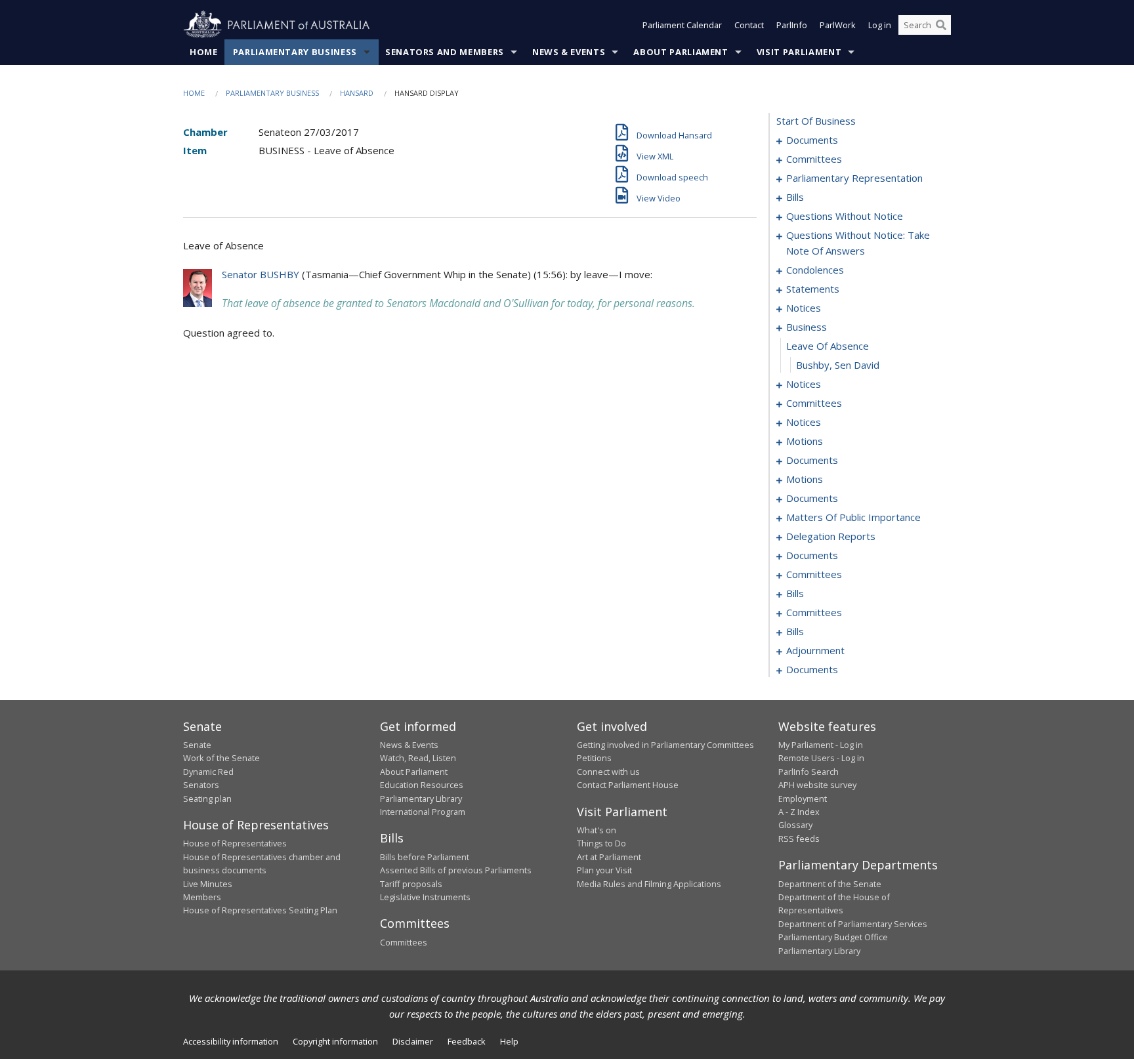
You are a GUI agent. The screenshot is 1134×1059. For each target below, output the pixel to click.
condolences (815, 269)
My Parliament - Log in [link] (820, 745)
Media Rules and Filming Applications (649, 884)
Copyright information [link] (335, 1041)
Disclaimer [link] (412, 1041)
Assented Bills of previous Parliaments (456, 870)
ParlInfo (791, 25)
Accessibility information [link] (230, 1041)
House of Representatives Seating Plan (260, 910)
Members (202, 897)
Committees (403, 942)
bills (795, 196)
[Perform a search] (941, 25)
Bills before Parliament (424, 857)
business (806, 326)
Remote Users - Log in (821, 758)
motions (804, 440)
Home (204, 52)
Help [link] (509, 1041)
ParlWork (838, 25)
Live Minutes (207, 884)
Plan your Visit (604, 870)
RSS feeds (799, 838)
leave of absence (827, 345)
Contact (749, 25)
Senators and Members (444, 52)
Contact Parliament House (628, 785)
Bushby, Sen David (837, 364)
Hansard (356, 93)
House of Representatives (235, 843)
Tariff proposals (411, 884)
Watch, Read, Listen (418, 758)
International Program (422, 812)
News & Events (568, 52)
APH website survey (817, 785)
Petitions (594, 758)
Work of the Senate (221, 758)
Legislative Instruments (425, 897)
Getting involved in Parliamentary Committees (665, 745)
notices (803, 307)
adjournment (815, 650)
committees (814, 158)
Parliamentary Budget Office (833, 937)
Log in (879, 25)
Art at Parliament (609, 857)
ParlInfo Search (808, 772)
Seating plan (207, 798)
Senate (197, 745)
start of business (816, 120)
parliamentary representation (854, 177)
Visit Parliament (799, 52)
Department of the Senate (829, 884)
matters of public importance (853, 517)
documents (812, 139)
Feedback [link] (467, 1041)
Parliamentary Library (421, 798)
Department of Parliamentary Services (852, 924)
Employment (802, 798)
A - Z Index (799, 812)
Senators (201, 785)
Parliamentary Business (295, 52)
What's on (596, 830)
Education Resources (421, 785)
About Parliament (680, 52)
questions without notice (844, 215)
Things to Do (601, 843)
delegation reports (830, 536)
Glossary (795, 825)
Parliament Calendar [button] (682, 25)
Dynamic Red (208, 772)
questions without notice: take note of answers (858, 242)
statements (812, 288)
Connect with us (608, 772)
